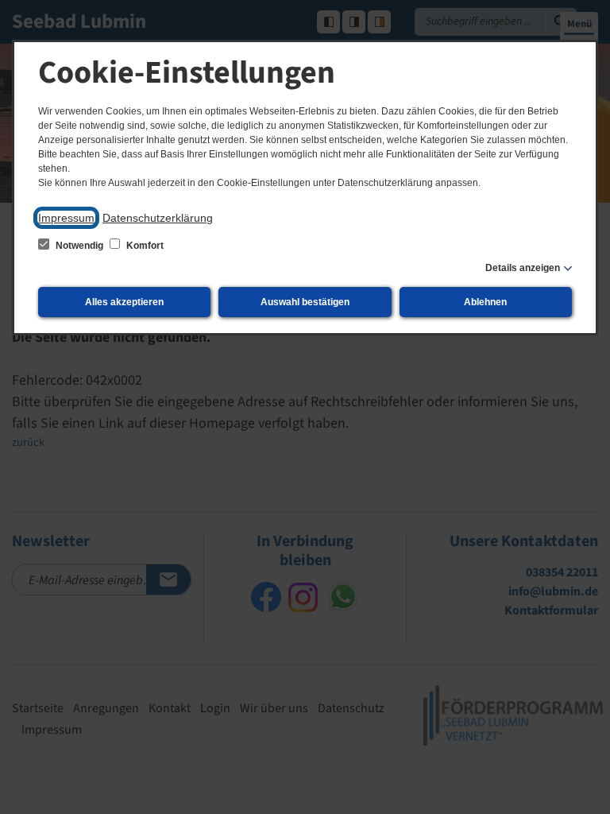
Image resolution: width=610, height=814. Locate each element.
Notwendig (79, 245)
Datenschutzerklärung (157, 217)
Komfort (144, 245)
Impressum (66, 217)
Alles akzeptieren (124, 302)
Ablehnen (485, 302)
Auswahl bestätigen (305, 302)
